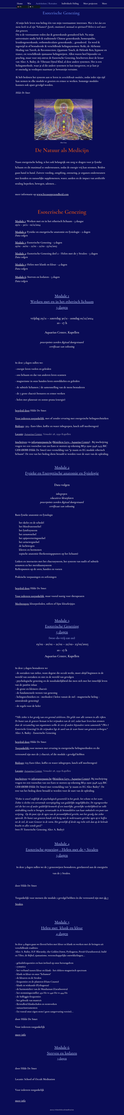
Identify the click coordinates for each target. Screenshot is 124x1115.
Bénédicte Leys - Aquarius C (68, 442)
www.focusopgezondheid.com (53, 194)
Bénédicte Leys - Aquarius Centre (71, 778)
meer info (20, 1034)
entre (86, 442)
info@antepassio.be (41, 442)
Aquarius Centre (33, 434)
